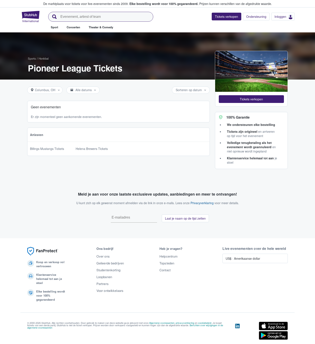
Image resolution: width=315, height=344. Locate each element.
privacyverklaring (185, 322)
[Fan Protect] (42, 251)
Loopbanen (104, 277)
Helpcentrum (168, 256)
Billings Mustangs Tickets (47, 148)
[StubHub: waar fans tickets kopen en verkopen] (30, 16)
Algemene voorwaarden (161, 322)
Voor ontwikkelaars (110, 290)
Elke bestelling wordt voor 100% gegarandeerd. (163, 4)
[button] (251, 99)
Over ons (103, 256)
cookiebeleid (204, 322)
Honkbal (44, 58)
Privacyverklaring (202, 203)
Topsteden (166, 263)
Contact (165, 270)
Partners (102, 283)
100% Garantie (238, 117)
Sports (32, 58)
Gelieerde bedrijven (110, 263)
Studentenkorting (108, 270)
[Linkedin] (237, 331)
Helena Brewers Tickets (92, 148)
